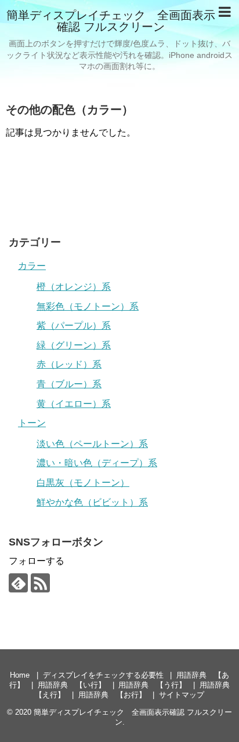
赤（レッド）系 (69, 364)
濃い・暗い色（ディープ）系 (97, 463)
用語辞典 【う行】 (152, 685)
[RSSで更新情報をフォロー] (40, 582)
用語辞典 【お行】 (112, 694)
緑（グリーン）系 (74, 345)
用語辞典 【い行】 (72, 685)
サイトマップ (181, 694)
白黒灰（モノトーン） (83, 483)
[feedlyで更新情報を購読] (18, 582)
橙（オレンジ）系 (74, 287)
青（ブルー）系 (69, 384)
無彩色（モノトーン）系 (88, 306)
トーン (32, 423)
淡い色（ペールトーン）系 (92, 444)
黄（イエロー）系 (74, 404)
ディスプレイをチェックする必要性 (103, 675)
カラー (32, 266)
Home (20, 675)
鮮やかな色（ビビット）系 (92, 502)
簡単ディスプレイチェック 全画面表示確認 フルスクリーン (110, 21)
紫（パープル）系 (74, 325)
